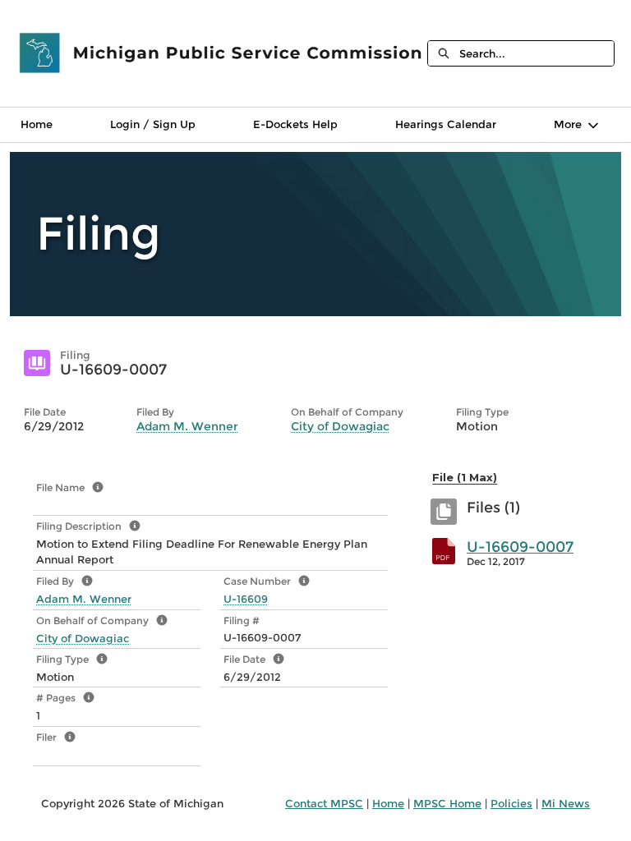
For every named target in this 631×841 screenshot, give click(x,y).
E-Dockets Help (295, 124)
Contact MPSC (324, 803)
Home (37, 124)
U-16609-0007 (520, 547)
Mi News (565, 803)
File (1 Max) (464, 477)
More (568, 124)
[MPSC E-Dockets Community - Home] (221, 53)
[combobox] (536, 53)
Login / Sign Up (153, 124)
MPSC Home (447, 803)
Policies (511, 803)
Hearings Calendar (445, 124)
